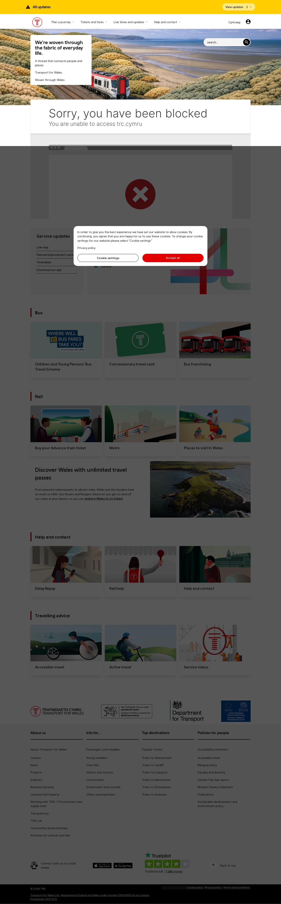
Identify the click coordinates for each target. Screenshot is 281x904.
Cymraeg (234, 22)
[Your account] (248, 22)
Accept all (173, 257)
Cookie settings (108, 258)
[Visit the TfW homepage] (37, 23)
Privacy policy (86, 248)
